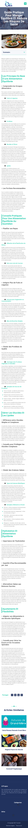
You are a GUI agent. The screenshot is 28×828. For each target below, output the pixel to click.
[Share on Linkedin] (18, 695)
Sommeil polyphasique (14, 769)
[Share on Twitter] (15, 695)
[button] (25, 3)
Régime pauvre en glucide (14, 749)
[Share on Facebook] (12, 695)
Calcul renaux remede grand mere (14, 730)
